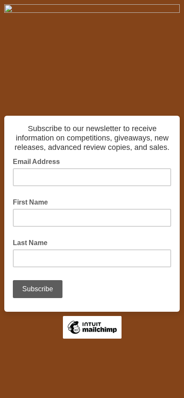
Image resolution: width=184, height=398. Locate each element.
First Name (30, 202)
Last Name (30, 242)
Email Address (39, 161)
